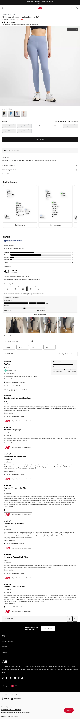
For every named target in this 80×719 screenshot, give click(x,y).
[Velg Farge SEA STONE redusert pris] (11, 114)
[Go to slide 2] (40, 4)
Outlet (4, 14)
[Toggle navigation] (2, 8)
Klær (14, 14)
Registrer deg (48, 628)
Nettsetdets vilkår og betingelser (11, 710)
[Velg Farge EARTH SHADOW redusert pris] (24, 114)
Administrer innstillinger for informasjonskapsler (15, 712)
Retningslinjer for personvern (10, 707)
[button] (6, 8)
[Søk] (71, 8)
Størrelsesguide (73, 121)
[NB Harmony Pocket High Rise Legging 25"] (40, 66)
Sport (9, 14)
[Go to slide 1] (38, 4)
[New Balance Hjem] (40, 8)
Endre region (5, 686)
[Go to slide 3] (41, 4)
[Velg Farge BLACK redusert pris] (4, 114)
